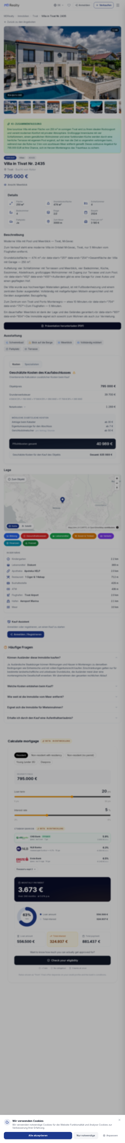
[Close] (119, 1120)
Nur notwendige (86, 1135)
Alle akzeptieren (38, 1135)
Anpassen (112, 1135)
